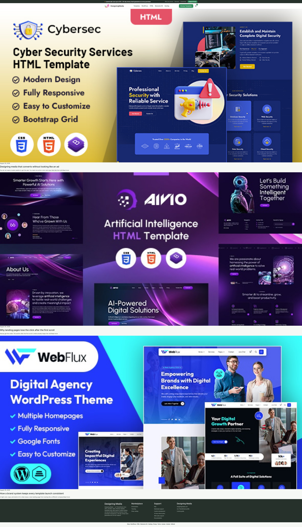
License (163, 524)
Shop (128, 524)
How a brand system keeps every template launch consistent (32, 493)
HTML (151, 6)
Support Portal (192, 1)
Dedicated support (159, 509)
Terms (159, 524)
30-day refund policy (159, 513)
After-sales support (159, 515)
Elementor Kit (159, 6)
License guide (180, 511)
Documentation (158, 518)
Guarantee (183, 1)
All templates (134, 506)
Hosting (167, 6)
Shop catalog (134, 511)
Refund (173, 524)
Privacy (155, 524)
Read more (66, 170)
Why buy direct (169, 1)
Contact (168, 524)
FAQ (155, 506)
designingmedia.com (182, 506)
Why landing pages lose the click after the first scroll (27, 330)
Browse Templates (186, 6)
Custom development (159, 511)
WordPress (145, 6)
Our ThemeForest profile (183, 509)
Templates (137, 6)
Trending (133, 509)
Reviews (177, 1)
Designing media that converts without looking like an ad (29, 166)
